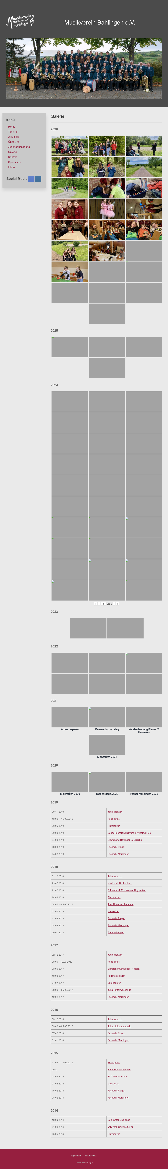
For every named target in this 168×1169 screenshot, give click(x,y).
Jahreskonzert (115, 811)
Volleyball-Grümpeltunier (120, 1126)
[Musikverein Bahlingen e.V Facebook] (31, 179)
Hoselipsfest (114, 818)
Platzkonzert (114, 825)
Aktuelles (13, 137)
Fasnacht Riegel (116, 846)
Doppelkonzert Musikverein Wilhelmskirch (129, 832)
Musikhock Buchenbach (120, 883)
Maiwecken (113, 911)
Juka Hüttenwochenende (120, 904)
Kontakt (12, 157)
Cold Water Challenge (119, 1119)
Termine (13, 131)
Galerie (12, 152)
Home (11, 126)
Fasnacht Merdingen (118, 853)
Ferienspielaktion (116, 975)
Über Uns (13, 142)
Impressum (76, 1155)
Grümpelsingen (116, 932)
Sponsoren (14, 162)
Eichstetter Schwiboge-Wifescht (124, 968)
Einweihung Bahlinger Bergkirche (125, 839)
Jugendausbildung (19, 147)
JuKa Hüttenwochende (119, 989)
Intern (11, 167)
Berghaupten (114, 982)
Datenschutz (91, 1155)
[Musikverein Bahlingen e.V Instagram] (38, 179)
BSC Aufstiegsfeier (117, 1076)
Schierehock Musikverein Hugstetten (127, 890)
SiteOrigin (88, 1162)
